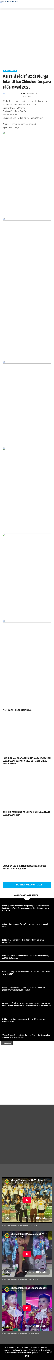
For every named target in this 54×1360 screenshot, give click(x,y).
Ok (27, 1356)
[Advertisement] (27, 38)
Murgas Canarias (28, 94)
